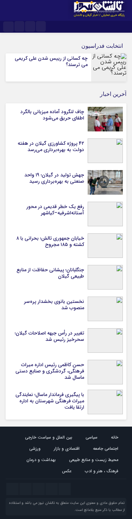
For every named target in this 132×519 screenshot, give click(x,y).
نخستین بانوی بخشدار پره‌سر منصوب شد (54, 305)
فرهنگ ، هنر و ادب (101, 471)
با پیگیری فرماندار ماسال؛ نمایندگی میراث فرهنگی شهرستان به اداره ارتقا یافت (49, 401)
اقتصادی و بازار (67, 448)
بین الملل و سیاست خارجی (48, 437)
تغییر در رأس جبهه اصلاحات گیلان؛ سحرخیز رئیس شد (49, 336)
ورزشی (34, 448)
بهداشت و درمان (41, 459)
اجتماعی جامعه (105, 448)
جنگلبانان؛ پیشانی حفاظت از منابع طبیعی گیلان (50, 273)
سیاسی (92, 437)
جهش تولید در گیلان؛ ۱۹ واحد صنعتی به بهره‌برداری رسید (54, 178)
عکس (66, 471)
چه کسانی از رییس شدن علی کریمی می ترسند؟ (51, 61)
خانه (114, 437)
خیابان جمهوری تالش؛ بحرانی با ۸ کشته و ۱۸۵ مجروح (50, 241)
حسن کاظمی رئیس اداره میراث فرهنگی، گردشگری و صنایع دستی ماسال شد (49, 371)
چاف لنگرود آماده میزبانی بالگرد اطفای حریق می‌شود (52, 115)
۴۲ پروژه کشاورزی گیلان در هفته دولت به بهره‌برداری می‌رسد (51, 147)
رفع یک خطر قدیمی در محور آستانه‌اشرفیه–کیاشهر (55, 210)
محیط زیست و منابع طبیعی (93, 459)
